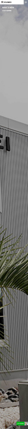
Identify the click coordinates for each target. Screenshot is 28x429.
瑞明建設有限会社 (12, 2)
